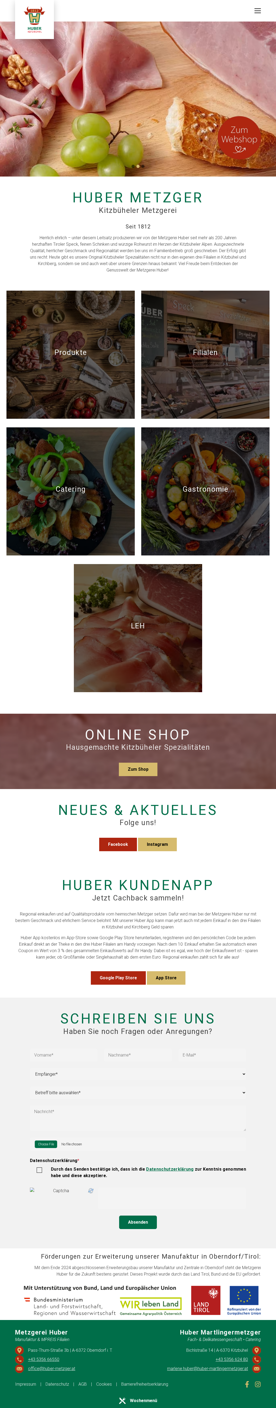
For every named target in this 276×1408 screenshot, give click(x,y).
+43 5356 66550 (43, 1359)
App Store (166, 977)
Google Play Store (118, 977)
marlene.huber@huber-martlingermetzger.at (207, 1368)
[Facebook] (247, 1384)
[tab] (133, 166)
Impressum (25, 1384)
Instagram (157, 844)
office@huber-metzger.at (51, 1368)
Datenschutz (57, 1384)
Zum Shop (138, 769)
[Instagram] (257, 1384)
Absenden (138, 1222)
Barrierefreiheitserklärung (144, 1384)
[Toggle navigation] (257, 10)
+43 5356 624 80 (232, 1359)
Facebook (118, 844)
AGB (82, 1384)
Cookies (104, 1384)
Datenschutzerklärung (55, 1160)
